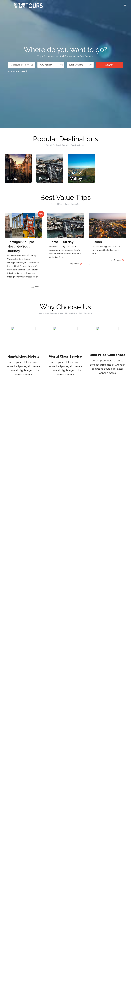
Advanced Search (19, 71)
